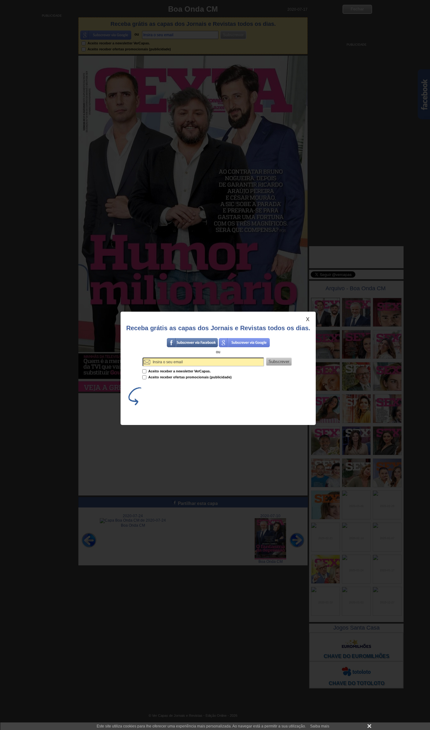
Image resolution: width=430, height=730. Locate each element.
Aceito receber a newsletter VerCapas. (179, 371)
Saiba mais (319, 726)
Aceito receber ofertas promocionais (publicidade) (189, 377)
